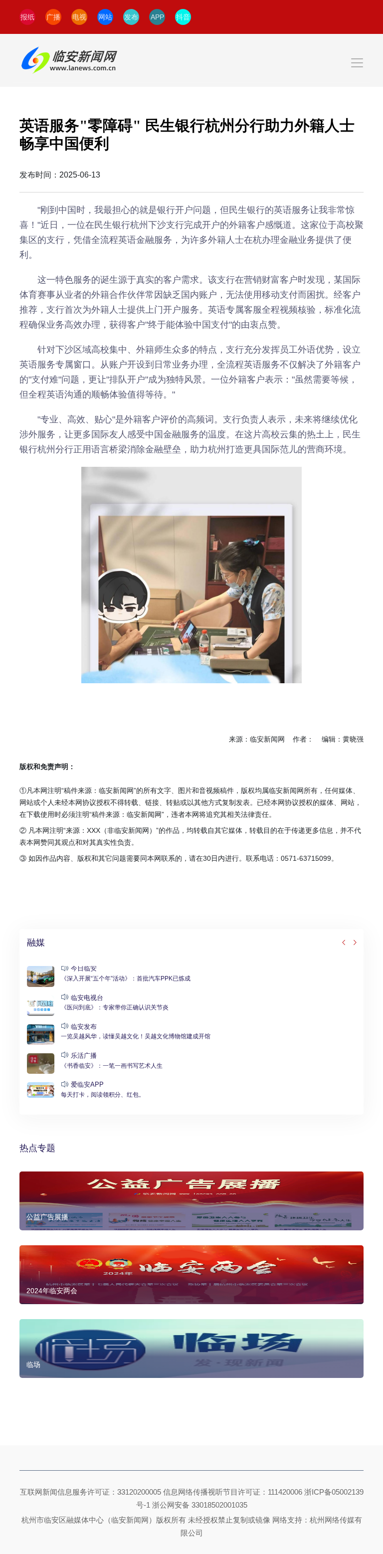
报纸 (27, 17)
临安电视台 (87, 997)
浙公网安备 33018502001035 (199, 1505)
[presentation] (344, 943)
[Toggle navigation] (191, 60)
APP (157, 17)
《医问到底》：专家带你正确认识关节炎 (115, 1007)
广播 (53, 17)
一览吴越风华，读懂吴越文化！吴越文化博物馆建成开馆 (135, 1036)
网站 (105, 17)
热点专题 (37, 1148)
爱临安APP (87, 1084)
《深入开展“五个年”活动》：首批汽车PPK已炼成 (126, 978)
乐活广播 (84, 1055)
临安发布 (84, 1026)
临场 (33, 1364)
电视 (79, 17)
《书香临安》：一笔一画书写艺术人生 (112, 1065)
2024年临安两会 (51, 1291)
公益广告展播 (47, 1217)
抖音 (183, 17)
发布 (131, 17)
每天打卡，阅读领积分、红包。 (103, 1094)
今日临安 (84, 968)
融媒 (36, 943)
